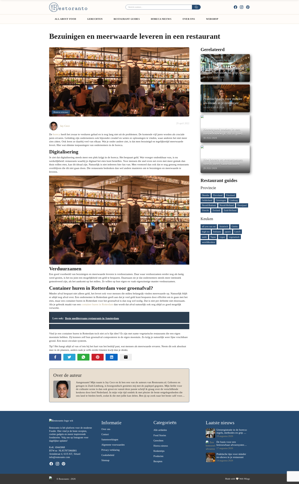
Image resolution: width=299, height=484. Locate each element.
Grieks (235, 226)
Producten (158, 456)
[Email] (126, 357)
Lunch (237, 231)
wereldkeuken (208, 242)
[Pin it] (98, 357)
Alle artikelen (160, 430)
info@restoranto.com (59, 457)
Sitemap (105, 460)
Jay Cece (65, 125)
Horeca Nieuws (161, 19)
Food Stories (159, 435)
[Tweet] (69, 357)
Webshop (212, 19)
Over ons (189, 19)
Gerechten (95, 19)
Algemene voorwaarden (113, 444)
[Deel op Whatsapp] (83, 357)
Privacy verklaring (110, 450)
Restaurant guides (127, 19)
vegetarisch (234, 237)
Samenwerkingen (109, 439)
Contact (105, 434)
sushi (204, 237)
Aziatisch (223, 226)
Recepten (157, 461)
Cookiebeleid (107, 455)
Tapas (213, 237)
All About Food (65, 19)
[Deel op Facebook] (55, 357)
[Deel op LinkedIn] (112, 357)
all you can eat (209, 226)
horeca (56, 134)
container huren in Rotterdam (97, 304)
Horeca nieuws (60, 112)
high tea (206, 231)
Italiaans (217, 231)
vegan (222, 237)
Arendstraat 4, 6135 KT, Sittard (64, 454)
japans (228, 231)
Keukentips (158, 451)
